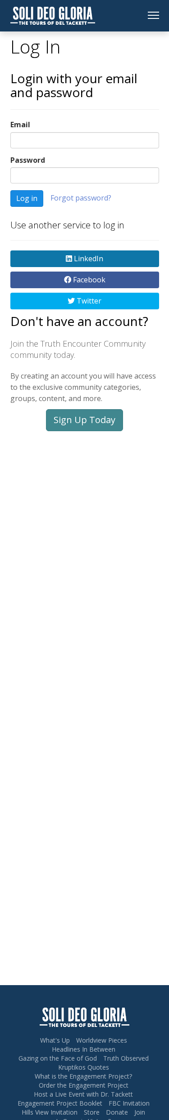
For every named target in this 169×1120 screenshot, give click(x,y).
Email (20, 124)
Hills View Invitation (50, 1112)
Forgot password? (80, 198)
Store (92, 1112)
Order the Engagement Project (83, 1085)
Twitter (88, 301)
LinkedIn (87, 258)
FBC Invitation (129, 1103)
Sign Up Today (84, 420)
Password (27, 160)
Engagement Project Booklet (60, 1103)
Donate (117, 1112)
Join (139, 1112)
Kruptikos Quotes (83, 1067)
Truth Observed (126, 1058)
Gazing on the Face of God (57, 1058)
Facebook (88, 280)
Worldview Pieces (101, 1040)
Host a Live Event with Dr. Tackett (83, 1094)
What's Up (55, 1040)
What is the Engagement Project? (83, 1076)
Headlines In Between (83, 1049)
